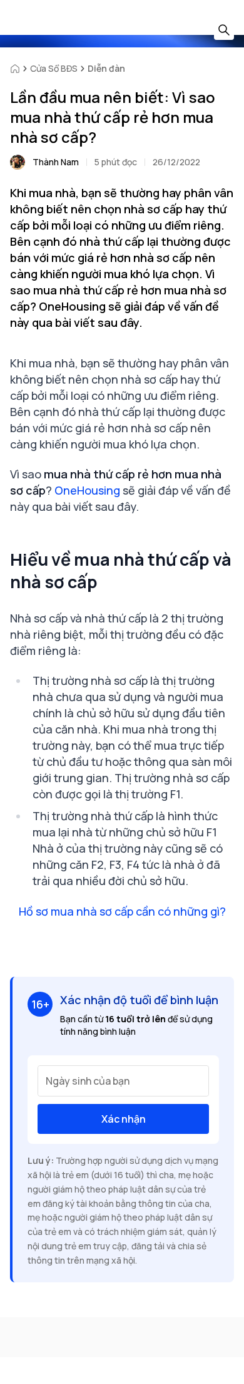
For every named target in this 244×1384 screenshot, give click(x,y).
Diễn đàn (106, 68)
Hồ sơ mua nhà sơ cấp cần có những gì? (122, 911)
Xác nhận (123, 1119)
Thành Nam (56, 162)
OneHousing (87, 490)
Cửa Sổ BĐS (54, 68)
